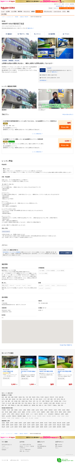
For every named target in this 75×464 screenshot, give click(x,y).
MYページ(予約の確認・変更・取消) (67, 8)
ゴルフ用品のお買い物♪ (25, 444)
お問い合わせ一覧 (14, 460)
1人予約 (8, 11)
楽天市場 (72, 4)
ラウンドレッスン (48, 11)
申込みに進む (65, 127)
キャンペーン (27, 11)
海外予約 (20, 11)
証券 (63, 4)
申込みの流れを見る (67, 114)
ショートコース (57, 11)
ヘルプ (66, 6)
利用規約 (4, 449)
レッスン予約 (39, 11)
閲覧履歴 (50, 8)
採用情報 (40, 448)
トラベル (67, 4)
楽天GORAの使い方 (60, 6)
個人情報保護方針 (42, 446)
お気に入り (56, 8)
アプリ (64, 11)
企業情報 (40, 444)
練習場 (32, 11)
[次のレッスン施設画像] (73, 371)
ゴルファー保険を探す (25, 449)
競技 (68, 11)
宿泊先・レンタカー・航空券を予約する (27, 447)
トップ (2, 11)
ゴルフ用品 (3, 14)
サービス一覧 (5, 460)
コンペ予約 (13, 11)
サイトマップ (71, 6)
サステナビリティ (25, 460)
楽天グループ (57, 4)
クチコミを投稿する (65, 252)
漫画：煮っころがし (25, 451)
